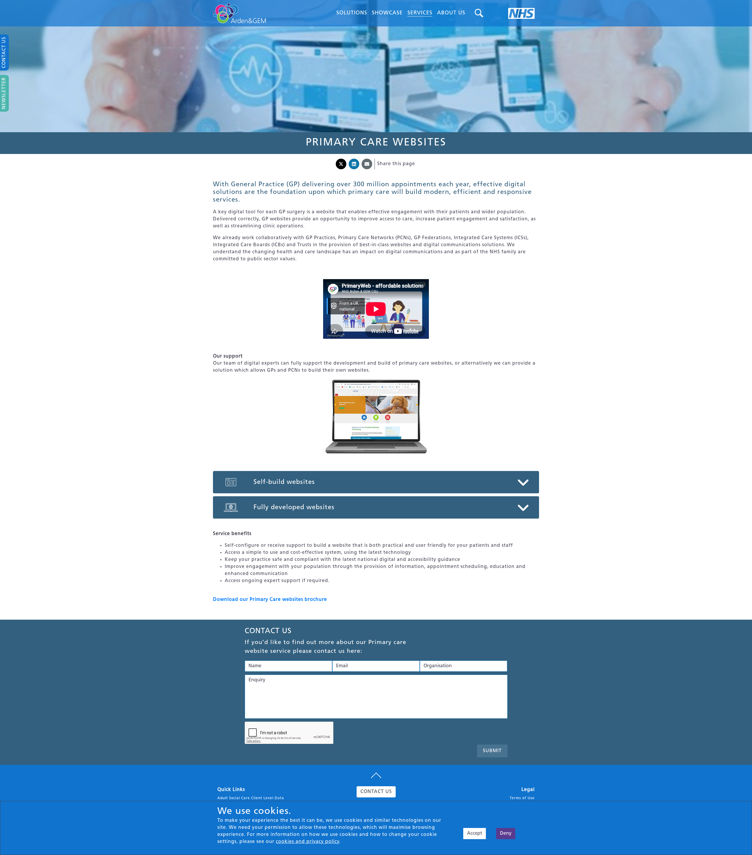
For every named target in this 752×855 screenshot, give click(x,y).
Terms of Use (522, 798)
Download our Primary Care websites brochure (270, 599)
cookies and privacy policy (307, 841)
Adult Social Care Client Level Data (250, 798)
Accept (474, 833)
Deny (505, 833)
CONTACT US (376, 791)
